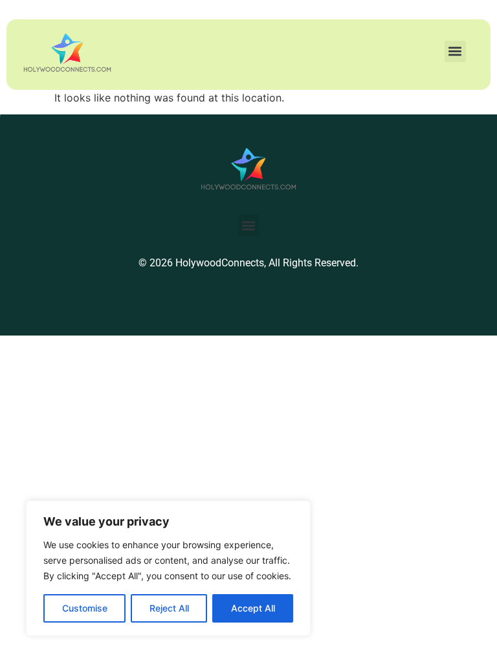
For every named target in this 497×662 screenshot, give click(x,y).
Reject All (169, 608)
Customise (84, 608)
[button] (455, 51)
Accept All (253, 608)
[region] (168, 568)
